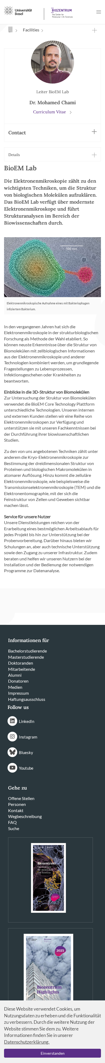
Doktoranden (20, 662)
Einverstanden (53, 1053)
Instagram (28, 736)
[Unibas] (23, 10)
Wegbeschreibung (25, 816)
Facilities (31, 29)
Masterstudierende (26, 657)
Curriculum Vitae (50, 111)
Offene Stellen (21, 798)
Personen (17, 804)
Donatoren (18, 680)
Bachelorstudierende (27, 650)
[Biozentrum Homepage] (61, 11)
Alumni (15, 675)
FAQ (12, 822)
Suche (13, 828)
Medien (15, 687)
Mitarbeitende (21, 669)
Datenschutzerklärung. (27, 1042)
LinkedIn (26, 721)
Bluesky (26, 752)
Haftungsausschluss (26, 699)
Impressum (18, 693)
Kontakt (15, 810)
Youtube (26, 768)
